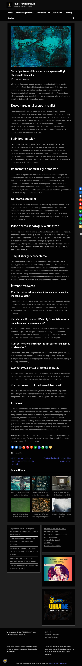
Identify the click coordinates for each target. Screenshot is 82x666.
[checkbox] (5, 661)
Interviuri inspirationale (24, 13)
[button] (12, 447)
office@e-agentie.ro (18, 634)
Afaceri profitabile (51, 537)
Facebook (48, 634)
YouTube (48, 637)
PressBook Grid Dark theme (57, 663)
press (27, 79)
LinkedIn (56, 634)
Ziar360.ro (48, 543)
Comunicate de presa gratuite (55, 534)
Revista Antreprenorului (24, 4)
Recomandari (18, 453)
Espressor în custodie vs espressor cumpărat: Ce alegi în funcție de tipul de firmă (24, 551)
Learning (68, 13)
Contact (11, 18)
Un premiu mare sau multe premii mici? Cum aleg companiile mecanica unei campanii (24, 531)
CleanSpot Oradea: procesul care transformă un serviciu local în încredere (22, 541)
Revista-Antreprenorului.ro (15, 646)
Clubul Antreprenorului (52, 546)
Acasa (10, 13)
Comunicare (57, 13)
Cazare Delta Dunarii (52, 540)
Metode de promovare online (55, 529)
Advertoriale (41, 13)
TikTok (47, 632)
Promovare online (51, 532)
